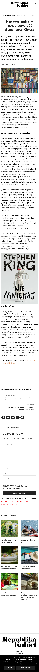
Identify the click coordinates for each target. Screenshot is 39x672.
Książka (14, 15)
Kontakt (19, 654)
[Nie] (36, 663)
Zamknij (9, 667)
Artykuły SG (7, 15)
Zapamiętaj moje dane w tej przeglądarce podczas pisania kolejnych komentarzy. (15, 487)
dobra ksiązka (10, 389)
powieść (18, 389)
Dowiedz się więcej (26, 667)
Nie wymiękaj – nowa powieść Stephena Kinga (19, 25)
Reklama (19, 651)
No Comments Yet (13, 427)
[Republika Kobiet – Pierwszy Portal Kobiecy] (19, 4)
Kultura (20, 15)
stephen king (26, 389)
